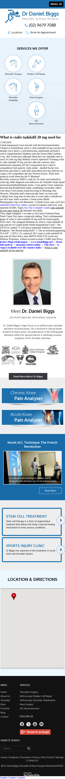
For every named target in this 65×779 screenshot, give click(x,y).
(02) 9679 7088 (42, 25)
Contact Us (32, 760)
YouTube (35, 724)
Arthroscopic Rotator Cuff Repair (36, 696)
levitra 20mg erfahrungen (13, 242)
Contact (4, 716)
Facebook (22, 724)
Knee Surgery (36, 97)
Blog (3, 712)
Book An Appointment (43, 32)
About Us (5, 696)
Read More (50, 490)
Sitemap (59, 757)
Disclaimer (25, 757)
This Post (49, 244)
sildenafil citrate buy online (13, 205)
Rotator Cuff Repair (36, 74)
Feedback (14, 757)
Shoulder (5, 700)
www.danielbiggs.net (42, 242)
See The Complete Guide (37, 207)
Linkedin (41, 724)
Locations (16, 32)
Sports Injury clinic (25, 545)
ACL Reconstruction (36, 122)
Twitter (28, 724)
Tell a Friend (47, 757)
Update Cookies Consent (12, 777)
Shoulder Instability (13, 98)
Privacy (36, 757)
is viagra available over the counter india (29, 246)
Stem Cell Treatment (26, 516)
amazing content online (28, 244)
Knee (3, 704)
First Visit (5, 708)
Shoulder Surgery (13, 74)
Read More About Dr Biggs (28, 376)
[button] (14, 597)
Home (4, 692)
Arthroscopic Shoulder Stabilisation (38, 700)
